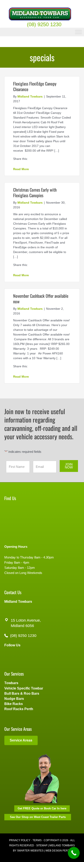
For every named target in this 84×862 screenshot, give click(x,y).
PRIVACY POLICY (19, 840)
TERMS (37, 840)
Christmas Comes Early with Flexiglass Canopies (35, 192)
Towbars (11, 683)
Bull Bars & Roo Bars (21, 693)
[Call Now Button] (74, 853)
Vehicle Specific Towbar (23, 688)
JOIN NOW (69, 466)
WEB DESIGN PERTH (58, 850)
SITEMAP (41, 845)
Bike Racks (13, 704)
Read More (21, 169)
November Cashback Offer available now (40, 299)
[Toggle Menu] (78, 32)
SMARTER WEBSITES (30, 850)
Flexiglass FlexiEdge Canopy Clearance (34, 86)
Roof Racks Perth (18, 709)
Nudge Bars (14, 698)
